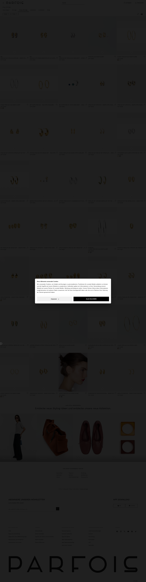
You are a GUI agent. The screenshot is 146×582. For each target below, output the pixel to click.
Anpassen (54, 299)
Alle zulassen (91, 299)
